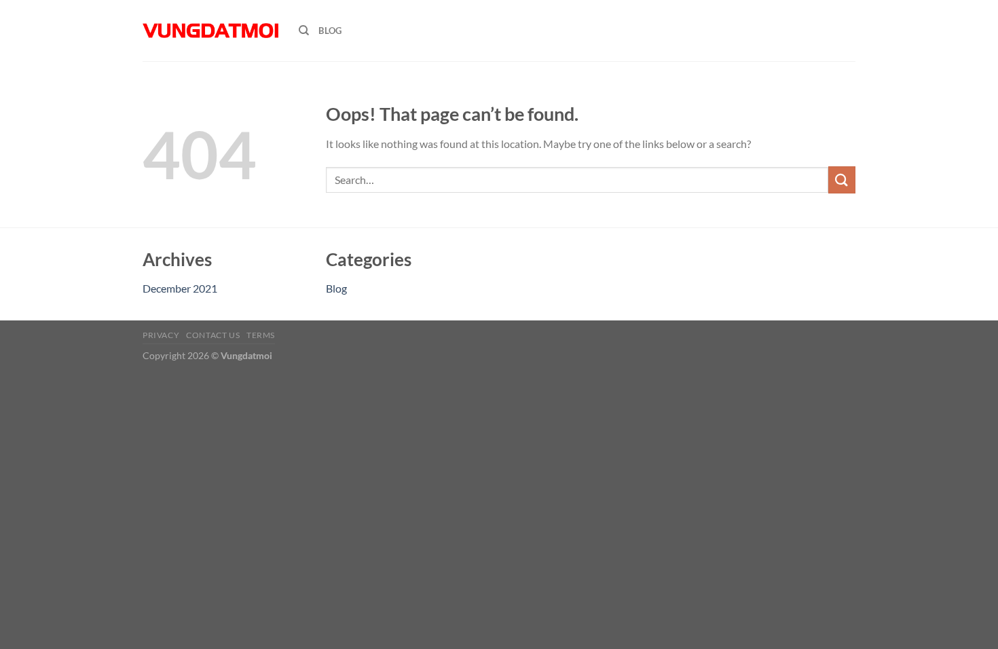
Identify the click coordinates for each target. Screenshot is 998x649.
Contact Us (213, 335)
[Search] (304, 30)
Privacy (161, 335)
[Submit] (841, 179)
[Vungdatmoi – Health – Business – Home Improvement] (210, 30)
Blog (329, 30)
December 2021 (180, 288)
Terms (260, 335)
